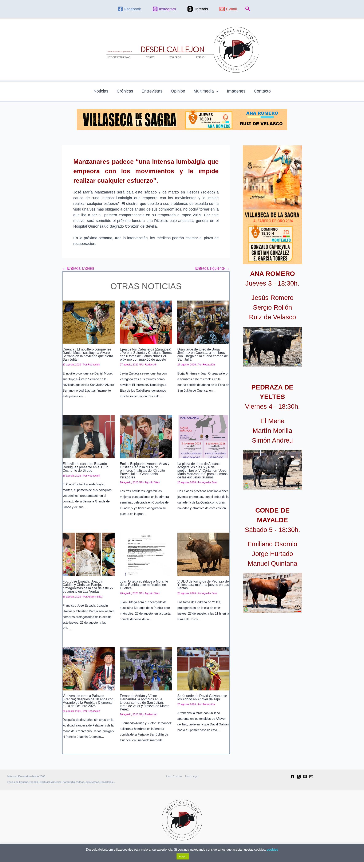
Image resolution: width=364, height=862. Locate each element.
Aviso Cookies (174, 776)
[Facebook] (292, 777)
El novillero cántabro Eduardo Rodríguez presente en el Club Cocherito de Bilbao (85, 467)
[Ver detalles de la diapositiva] (272, 347)
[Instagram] (305, 777)
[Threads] (299, 777)
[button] (247, 9)
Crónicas (125, 91)
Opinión (178, 91)
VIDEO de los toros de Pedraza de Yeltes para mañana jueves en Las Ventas (203, 585)
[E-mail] (311, 777)
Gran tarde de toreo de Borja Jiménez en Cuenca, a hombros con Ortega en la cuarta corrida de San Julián (202, 354)
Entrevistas (152, 91)
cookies (272, 849)
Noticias (101, 91)
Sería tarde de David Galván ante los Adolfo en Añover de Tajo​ (202, 697)
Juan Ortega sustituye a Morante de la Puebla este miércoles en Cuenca (144, 585)
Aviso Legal (191, 776)
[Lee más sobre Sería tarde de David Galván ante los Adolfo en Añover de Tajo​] (203, 668)
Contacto (262, 91)
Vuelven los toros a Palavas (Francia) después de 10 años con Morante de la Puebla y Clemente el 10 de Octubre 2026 (88, 701)
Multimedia (204, 91)
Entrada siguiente (212, 268)
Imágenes (236, 91)
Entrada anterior (78, 268)
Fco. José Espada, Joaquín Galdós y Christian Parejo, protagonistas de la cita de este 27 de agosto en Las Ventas (88, 586)
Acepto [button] (182, 856)
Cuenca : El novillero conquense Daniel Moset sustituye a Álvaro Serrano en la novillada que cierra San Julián (88, 354)
